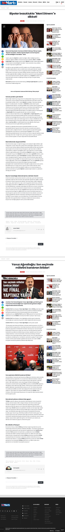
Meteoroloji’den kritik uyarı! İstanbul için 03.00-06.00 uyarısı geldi (57, 72)
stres (16, 59)
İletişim (25, 518)
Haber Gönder (14, 519)
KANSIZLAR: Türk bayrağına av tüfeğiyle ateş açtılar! (56, 43)
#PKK (34, 461)
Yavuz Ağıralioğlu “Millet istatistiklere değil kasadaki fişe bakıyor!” (57, 96)
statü (39, 338)
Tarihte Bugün (48, 516)
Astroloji (57, 514)
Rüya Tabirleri (59, 512)
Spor (48, 2)
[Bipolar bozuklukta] (23, 35)
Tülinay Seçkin (30, 81)
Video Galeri (27, 508)
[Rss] (12, 511)
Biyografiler (58, 511)
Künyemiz (26, 515)
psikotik (24, 160)
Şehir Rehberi (47, 521)
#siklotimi (8, 222)
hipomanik (10, 112)
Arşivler (25, 513)
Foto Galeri (26, 506)
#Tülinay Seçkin (36, 221)
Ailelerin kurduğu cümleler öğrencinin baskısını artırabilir (57, 67)
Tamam (58, 530)
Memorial (8, 81)
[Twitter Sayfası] (3, 511)
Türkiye (8, 401)
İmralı (13, 408)
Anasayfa (3, 8)
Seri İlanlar (47, 519)
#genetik (27, 222)
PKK (24, 383)
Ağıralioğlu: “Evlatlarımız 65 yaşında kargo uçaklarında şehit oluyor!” (56, 89)
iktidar (17, 315)
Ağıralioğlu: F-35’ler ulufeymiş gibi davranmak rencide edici (57, 110)
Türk (27, 314)
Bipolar (27, 61)
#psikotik (32, 222)
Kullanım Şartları (14, 515)
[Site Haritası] (15, 511)
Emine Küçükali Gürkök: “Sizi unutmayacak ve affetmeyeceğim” (56, 130)
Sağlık (7, 8)
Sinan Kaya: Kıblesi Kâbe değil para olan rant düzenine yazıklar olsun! (57, 30)
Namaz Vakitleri (48, 511)
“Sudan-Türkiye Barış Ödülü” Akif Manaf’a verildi (56, 83)
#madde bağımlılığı (22, 221)
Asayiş (30, 2)
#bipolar (7, 221)
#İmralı (7, 462)
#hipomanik (13, 222)
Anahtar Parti (9, 309)
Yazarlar (26, 510)
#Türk (23, 461)
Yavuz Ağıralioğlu (23, 309)
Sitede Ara (58, 507)
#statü (27, 461)
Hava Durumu (48, 507)
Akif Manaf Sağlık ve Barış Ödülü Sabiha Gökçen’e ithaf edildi (57, 55)
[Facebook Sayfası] (1, 511)
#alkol (15, 221)
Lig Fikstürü (47, 514)
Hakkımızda (3, 515)
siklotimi (26, 104)
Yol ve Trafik (47, 509)
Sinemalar (47, 517)
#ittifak (11, 462)
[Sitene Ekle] (17, 511)
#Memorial (29, 221)
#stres (11, 221)
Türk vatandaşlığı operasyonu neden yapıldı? (56, 49)
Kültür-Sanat (36, 519)
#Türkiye (38, 461)
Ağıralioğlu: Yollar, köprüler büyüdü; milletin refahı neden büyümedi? (56, 60)
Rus (27, 377)
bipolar (16, 58)
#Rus (31, 461)
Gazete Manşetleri (49, 523)
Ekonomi (35, 2)
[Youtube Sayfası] (8, 511)
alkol (34, 59)
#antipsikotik (38, 222)
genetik (34, 154)
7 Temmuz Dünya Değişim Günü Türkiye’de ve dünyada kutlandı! (56, 116)
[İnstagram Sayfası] (6, 511)
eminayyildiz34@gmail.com (19, 230)
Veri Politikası (3, 519)
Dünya (40, 2)
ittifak (33, 309)
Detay (52, 530)
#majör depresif (20, 222)
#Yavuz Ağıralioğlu (10, 461)
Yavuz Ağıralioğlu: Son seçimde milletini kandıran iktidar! (56, 36)
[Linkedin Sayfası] (10, 511)
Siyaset (25, 2)
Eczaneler (47, 512)
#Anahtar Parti (18, 461)
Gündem (20, 2)
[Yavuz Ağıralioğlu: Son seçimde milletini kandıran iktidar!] (23, 286)
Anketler (57, 509)
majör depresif (35, 113)
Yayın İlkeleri (3, 517)
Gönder (40, 244)
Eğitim (44, 2)
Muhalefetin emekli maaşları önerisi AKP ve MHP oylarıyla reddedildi (57, 123)
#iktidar (15, 462)
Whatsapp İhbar (14, 517)
